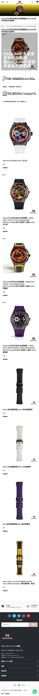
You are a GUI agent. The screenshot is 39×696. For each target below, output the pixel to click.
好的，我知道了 (5, 693)
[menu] (2, 2)
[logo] (19, 2)
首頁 (2, 26)
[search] (7, 2)
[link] (9, 616)
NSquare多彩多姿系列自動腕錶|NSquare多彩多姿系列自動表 (21, 26)
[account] (32, 2)
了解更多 (25, 690)
